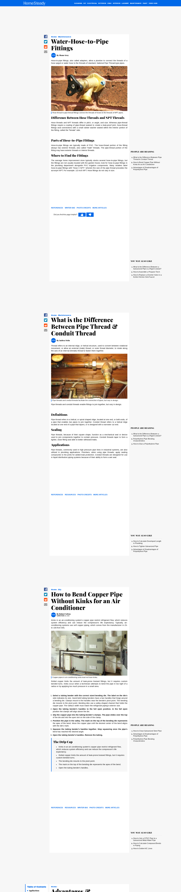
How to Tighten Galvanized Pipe (145, 546)
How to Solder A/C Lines (142, 848)
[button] (45, 38)
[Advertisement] (89, 190)
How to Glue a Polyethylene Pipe (146, 444)
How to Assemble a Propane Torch (146, 272)
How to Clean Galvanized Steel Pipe (147, 731)
